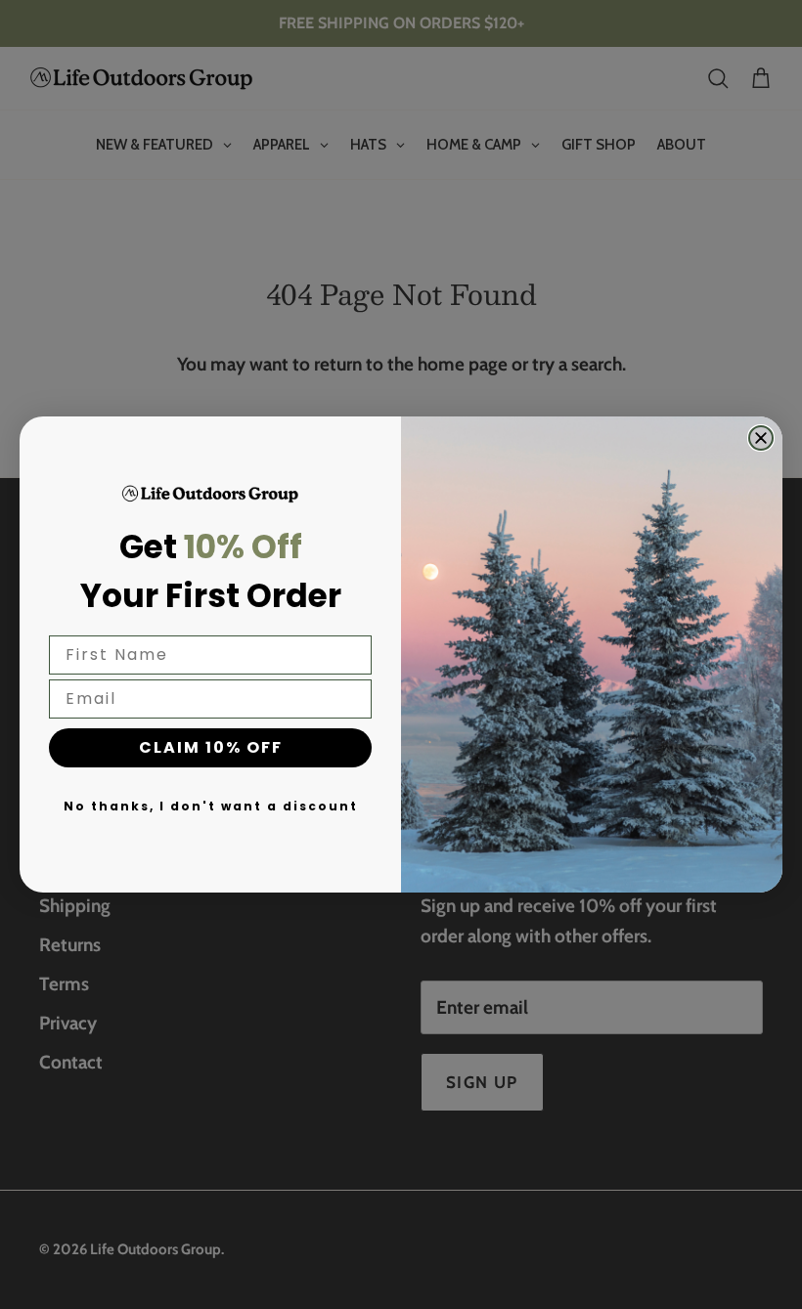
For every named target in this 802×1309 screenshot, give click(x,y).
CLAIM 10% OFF (211, 747)
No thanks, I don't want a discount (211, 806)
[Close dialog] (761, 438)
